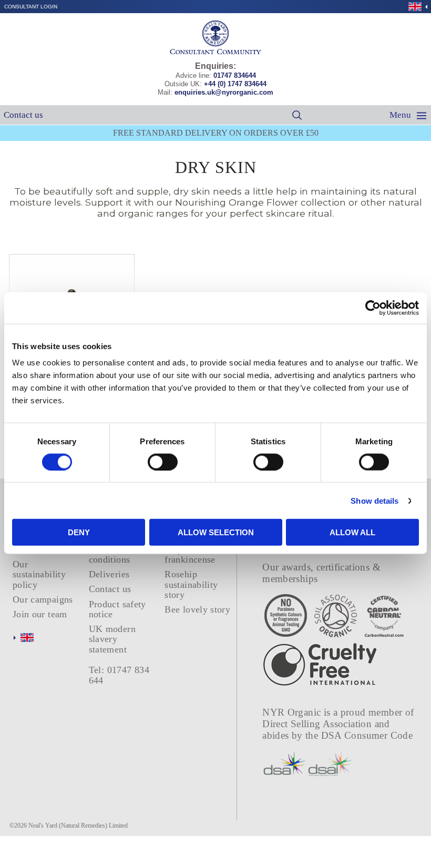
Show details (374, 500)
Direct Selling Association (318, 723)
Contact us (23, 115)
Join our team (40, 614)
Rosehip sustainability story (191, 584)
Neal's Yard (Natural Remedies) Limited (78, 825)
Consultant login (30, 6)
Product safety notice (117, 609)
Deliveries (109, 574)
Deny (79, 532)
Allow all (352, 532)
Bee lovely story (197, 609)
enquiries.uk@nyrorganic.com (224, 92)
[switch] (163, 461)
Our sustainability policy (39, 574)
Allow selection (216, 532)
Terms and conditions (109, 554)
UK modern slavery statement (112, 639)
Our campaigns (43, 599)
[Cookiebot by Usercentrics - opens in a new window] (373, 307)
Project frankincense (190, 554)
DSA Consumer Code (367, 735)
